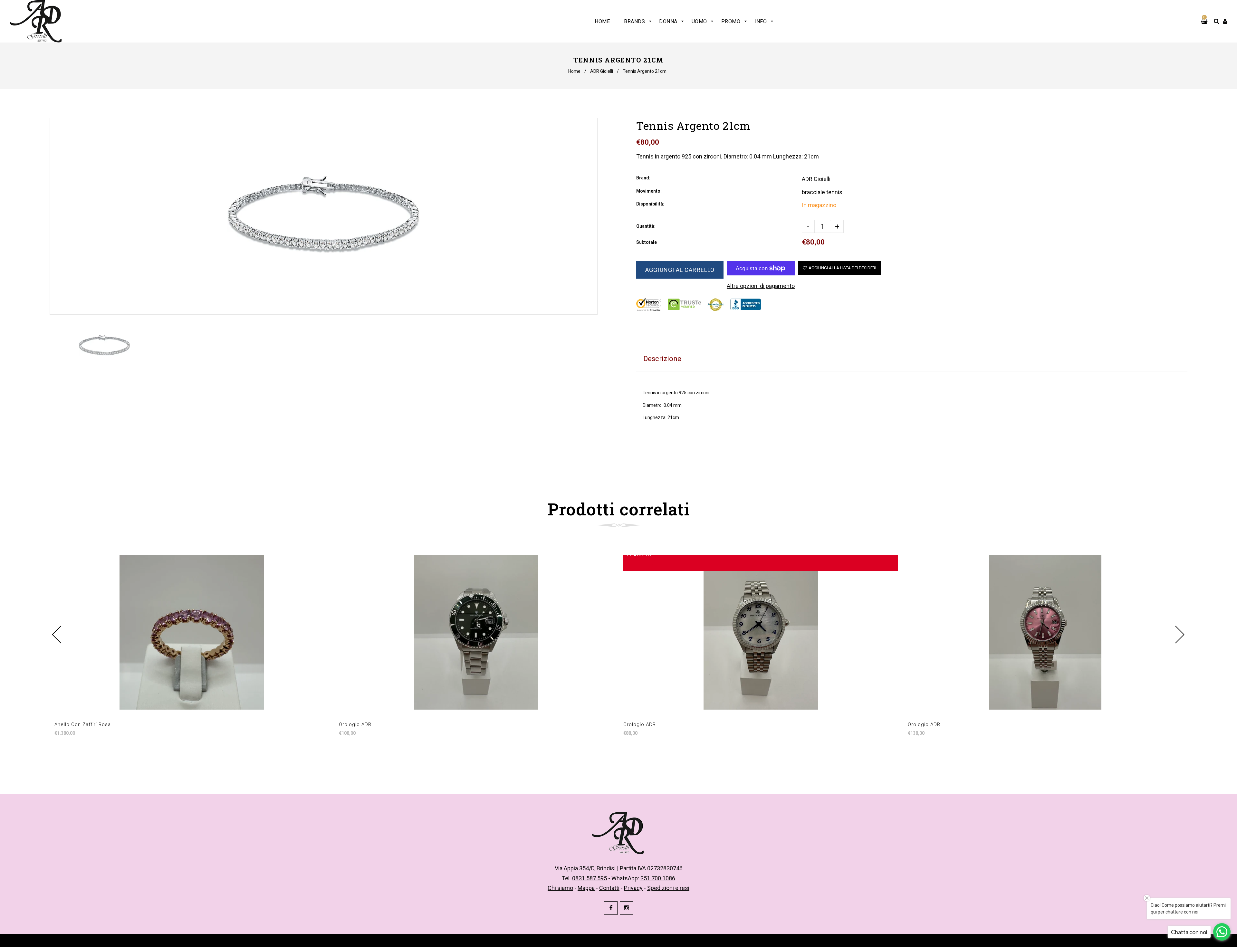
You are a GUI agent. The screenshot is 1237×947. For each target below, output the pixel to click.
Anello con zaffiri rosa (82, 724)
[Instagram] (626, 908)
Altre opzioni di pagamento (761, 285)
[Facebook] (611, 908)
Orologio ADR (355, 724)
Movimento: (649, 191)
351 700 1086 (657, 878)
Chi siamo (560, 888)
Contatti (609, 888)
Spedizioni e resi (668, 888)
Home (574, 71)
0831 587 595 (589, 878)
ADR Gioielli (601, 71)
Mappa (586, 888)
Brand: (643, 177)
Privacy (633, 888)
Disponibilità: (650, 203)
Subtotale (646, 242)
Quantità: (646, 226)
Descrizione (662, 359)
